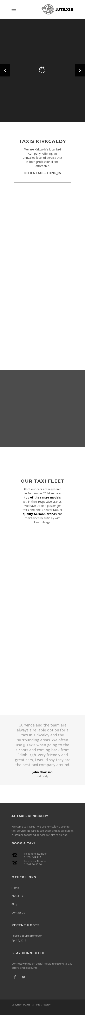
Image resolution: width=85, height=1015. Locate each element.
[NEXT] (80, 70)
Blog (14, 904)
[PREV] (5, 70)
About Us (17, 896)
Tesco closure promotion (27, 935)
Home (15, 888)
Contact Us (18, 912)
